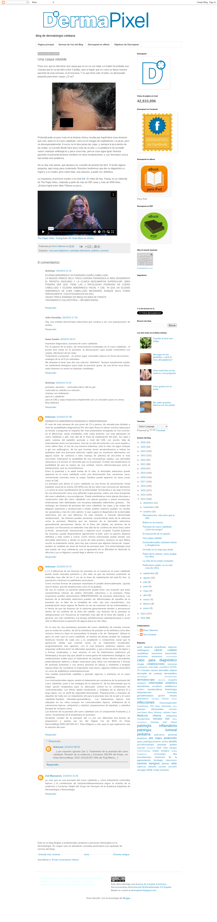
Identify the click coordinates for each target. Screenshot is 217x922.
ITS (152, 706)
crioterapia (145, 670)
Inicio (86, 854)
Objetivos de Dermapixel (126, 44)
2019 (143, 473)
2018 (143, 477)
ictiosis (174, 699)
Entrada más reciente (49, 854)
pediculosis (159, 735)
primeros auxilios (161, 742)
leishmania (166, 706)
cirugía (140, 664)
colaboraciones (156, 663)
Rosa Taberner (150, 630)
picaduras (142, 738)
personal (172, 734)
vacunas (162, 767)
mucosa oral (159, 722)
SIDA (158, 748)
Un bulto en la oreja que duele (158, 549)
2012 (143, 613)
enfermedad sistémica (163, 682)
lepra (175, 706)
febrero (147, 603)
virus (150, 769)
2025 (143, 447)
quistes (173, 744)
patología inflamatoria (80, 251)
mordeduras (141, 722)
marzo (146, 599)
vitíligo (156, 770)
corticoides (154, 667)
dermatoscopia (146, 679)
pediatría (95, 251)
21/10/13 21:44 (70, 775)
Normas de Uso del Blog (71, 44)
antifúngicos (143, 650)
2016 (143, 486)
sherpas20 (151, 748)
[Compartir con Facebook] (95, 246)
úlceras (165, 763)
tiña (175, 754)
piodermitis (170, 738)
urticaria (152, 766)
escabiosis (157, 686)
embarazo (141, 683)
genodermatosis (145, 695)
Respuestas (55, 741)
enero (146, 608)
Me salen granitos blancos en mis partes (164, 403)
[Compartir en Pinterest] (98, 246)
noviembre (149, 507)
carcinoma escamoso (149, 656)
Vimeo (90, 238)
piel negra (155, 738)
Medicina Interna (149, 715)
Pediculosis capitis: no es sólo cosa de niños (158, 566)
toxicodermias (144, 757)
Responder (50, 307)
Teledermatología (143, 751)
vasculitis (172, 767)
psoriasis (105, 251)
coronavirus (142, 667)
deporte (154, 670)
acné (139, 647)
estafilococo (171, 686)
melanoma (171, 715)
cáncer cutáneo (165, 650)
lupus (174, 712)
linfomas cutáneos (162, 712)
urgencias (141, 767)
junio (146, 586)
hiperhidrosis (143, 699)
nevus (174, 722)
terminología (160, 754)
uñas (174, 763)
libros (150, 712)
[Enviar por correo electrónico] (86, 246)
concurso (172, 664)
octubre (147, 511)
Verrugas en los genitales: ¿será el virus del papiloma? (163, 357)
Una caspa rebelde (152, 538)
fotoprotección (144, 692)
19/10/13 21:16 (63, 270)
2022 (143, 460)
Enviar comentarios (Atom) (65, 859)
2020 (143, 468)
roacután (141, 748)
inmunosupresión (168, 702)
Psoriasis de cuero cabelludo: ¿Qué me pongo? (157, 528)
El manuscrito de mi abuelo (156, 533)
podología (147, 742)
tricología (158, 760)
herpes (173, 695)
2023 (143, 455)
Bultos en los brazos (153, 522)
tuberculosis (171, 760)
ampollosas (160, 647)
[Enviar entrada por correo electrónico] (81, 246)
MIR (167, 719)
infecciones (145, 702)
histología (155, 699)
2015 (143, 490)
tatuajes (173, 748)
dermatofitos (170, 673)
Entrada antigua (121, 854)
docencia (161, 680)
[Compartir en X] (92, 246)
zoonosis (164, 770)
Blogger (126, 898)
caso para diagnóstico (59, 251)
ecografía (172, 680)
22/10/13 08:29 (72, 747)
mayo (146, 591)
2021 (143, 464)
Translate (160, 430)
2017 (143, 481)
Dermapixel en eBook (98, 44)
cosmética (164, 667)
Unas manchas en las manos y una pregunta (164, 371)
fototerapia (172, 692)
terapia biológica (161, 751)
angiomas (172, 647)
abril (145, 595)
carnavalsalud (171, 656)
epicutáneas (143, 686)
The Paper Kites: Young (50, 238)
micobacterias (143, 719)
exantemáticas (154, 689)
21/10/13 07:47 (64, 566)
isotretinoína (142, 706)
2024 (143, 451)
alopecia (148, 647)
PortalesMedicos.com (145, 268)
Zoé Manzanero (53, 775)
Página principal (46, 44)
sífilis (165, 748)
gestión (161, 696)
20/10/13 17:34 (70, 317)
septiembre (149, 573)
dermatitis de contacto (149, 673)
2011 (143, 618)
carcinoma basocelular (164, 653)
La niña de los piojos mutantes (158, 561)
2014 (143, 494)
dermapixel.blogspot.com (143, 890)
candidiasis (142, 653)
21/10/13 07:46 (64, 417)
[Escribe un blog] (89, 246)
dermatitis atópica (168, 670)
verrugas (141, 770)
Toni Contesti (149, 634)
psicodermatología (145, 745)
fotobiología (171, 689)
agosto (147, 577)
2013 (143, 499)
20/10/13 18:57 (68, 339)
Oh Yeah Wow (75, 238)
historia (165, 699)
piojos (139, 742)
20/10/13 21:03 (63, 382)
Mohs (175, 719)
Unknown (50, 417)
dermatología (142, 677)
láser (157, 706)
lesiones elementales (150, 709)
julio (145, 582)
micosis (157, 718)
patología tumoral (157, 730)
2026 (143, 442)
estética (140, 689)
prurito (173, 741)
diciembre (148, 503)
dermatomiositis (171, 677)
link (83, 178)
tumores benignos (148, 763)
